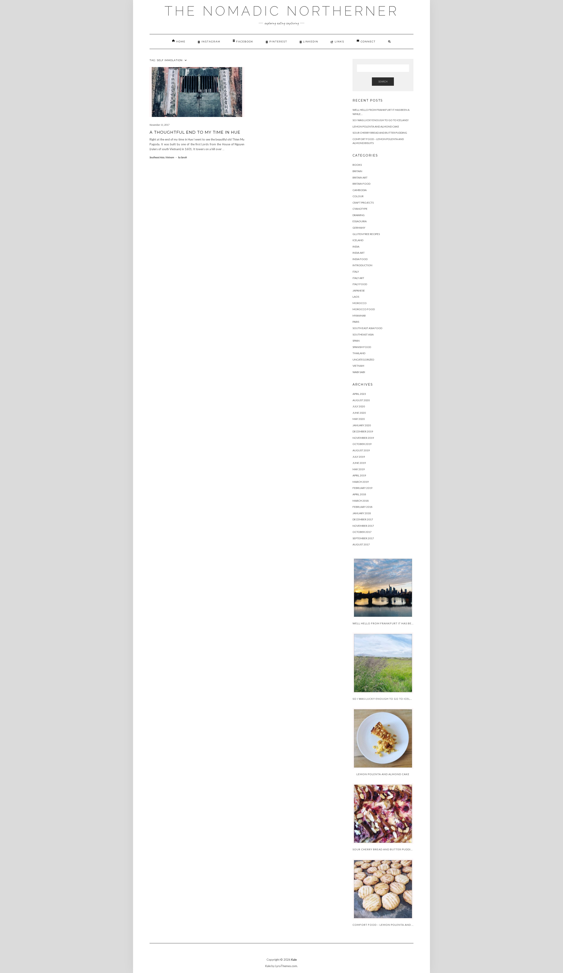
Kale (294, 959)
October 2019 (362, 444)
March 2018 (361, 500)
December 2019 (363, 431)
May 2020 (359, 419)
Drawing (359, 215)
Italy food (360, 284)
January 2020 (362, 425)
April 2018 (359, 494)
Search (383, 81)
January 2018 (362, 513)
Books (357, 164)
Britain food (361, 183)
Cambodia (360, 190)
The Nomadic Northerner (282, 11)
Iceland (358, 240)
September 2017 (363, 538)
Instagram (210, 41)
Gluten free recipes (366, 234)
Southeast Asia (157, 157)
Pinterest (278, 41)
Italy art (358, 278)
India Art (359, 252)
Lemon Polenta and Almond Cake (376, 126)
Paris (356, 321)
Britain (357, 171)
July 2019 (359, 456)
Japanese (359, 290)
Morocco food (364, 309)
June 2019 (359, 463)
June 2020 (359, 412)
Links (339, 41)
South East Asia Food (367, 328)
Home (180, 41)
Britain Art (360, 177)
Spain (356, 340)
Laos (356, 296)
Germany (359, 227)
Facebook (244, 41)
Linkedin (310, 41)
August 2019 (361, 450)
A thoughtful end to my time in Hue (195, 132)
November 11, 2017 (159, 124)
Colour (358, 196)
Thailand (359, 353)
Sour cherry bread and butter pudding (380, 132)
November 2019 (363, 437)
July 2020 (359, 406)
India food (360, 259)
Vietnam (169, 157)
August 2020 (361, 400)
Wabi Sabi (359, 372)
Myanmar (359, 315)
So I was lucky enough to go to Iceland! (381, 120)
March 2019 (361, 481)
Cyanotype (360, 208)
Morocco (360, 303)
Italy (356, 271)
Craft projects (363, 202)
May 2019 (359, 469)
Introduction (362, 265)
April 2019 (359, 475)
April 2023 (359, 393)
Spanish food (362, 347)
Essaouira (360, 221)
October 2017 (362, 532)
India (356, 246)
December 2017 (363, 519)
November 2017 (363, 525)
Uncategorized (363, 359)
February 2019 (362, 488)
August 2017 (361, 544)
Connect (368, 41)
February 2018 (362, 506)
